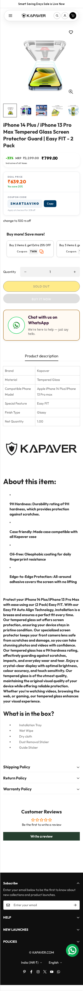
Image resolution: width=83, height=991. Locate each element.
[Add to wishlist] (71, 32)
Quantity (9, 272)
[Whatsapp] (58, 971)
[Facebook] (31, 971)
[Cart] (72, 15)
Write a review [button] (41, 836)
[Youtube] (51, 971)
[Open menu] (10, 15)
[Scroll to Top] (75, 968)
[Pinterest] (24, 971)
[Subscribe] (75, 905)
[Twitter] (45, 971)
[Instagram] (38, 971)
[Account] (65, 15)
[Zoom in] (71, 92)
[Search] (57, 15)
